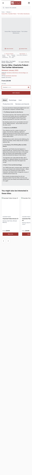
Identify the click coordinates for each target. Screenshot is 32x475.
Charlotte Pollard (7, 216)
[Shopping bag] (28, 3)
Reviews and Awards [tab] (22, 104)
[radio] (16, 87)
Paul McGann (8, 75)
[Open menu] (3, 3)
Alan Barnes (9, 72)
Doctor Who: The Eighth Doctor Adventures (8, 62)
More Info (10, 234)
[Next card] (8, 241)
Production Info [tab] (8, 104)
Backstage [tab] (12, 100)
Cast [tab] (20, 100)
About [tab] (5, 100)
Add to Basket (16, 92)
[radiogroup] (16, 87)
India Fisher (14, 75)
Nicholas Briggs (22, 72)
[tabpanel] (16, 146)
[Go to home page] (16, 3)
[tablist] (16, 102)
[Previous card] (3, 241)
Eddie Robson (15, 72)
